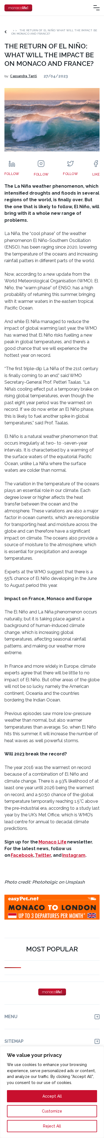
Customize (52, 1111)
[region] (52, 1092)
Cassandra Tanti (23, 76)
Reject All (52, 1126)
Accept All (52, 1096)
